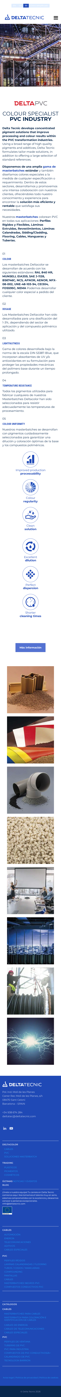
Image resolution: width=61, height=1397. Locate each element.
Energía (9, 1238)
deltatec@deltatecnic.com (19, 1116)
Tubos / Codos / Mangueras (22, 1268)
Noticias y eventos (25, 1181)
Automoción (12, 1234)
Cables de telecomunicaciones (24, 1328)
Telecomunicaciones (17, 1242)
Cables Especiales (15, 1249)
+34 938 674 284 (12, 1112)
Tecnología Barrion (17, 1360)
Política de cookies (48, 1377)
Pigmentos (11, 1171)
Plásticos (10, 1167)
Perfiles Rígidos (14, 1260)
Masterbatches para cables (22, 1313)
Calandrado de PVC (17, 1356)
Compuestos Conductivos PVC (23, 1286)
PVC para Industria (16, 1349)
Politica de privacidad (26, 1377)
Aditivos (9, 1245)
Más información (30, 647)
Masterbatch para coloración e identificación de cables (25, 1318)
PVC (6, 1152)
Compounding (13, 1271)
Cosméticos (11, 1175)
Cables (8, 1149)
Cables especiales (15, 1332)
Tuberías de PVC (14, 1345)
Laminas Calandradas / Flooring (25, 1264)
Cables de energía (16, 1325)
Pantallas (10, 1275)
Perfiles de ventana (17, 1341)
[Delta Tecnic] (24, 17)
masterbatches (27, 217)
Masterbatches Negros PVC (22, 1283)
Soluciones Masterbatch (20, 1156)
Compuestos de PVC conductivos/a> (27, 1352)
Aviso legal (8, 1377)
